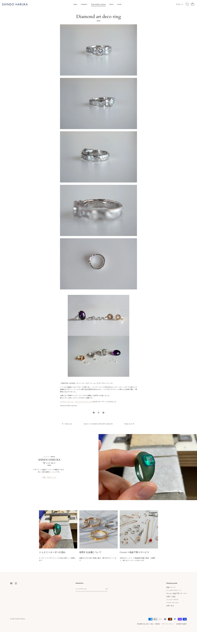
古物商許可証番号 (181, 624)
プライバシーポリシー (168, 624)
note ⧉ (119, 4)
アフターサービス (172, 603)
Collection (84, 4)
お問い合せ (170, 606)
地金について (170, 587)
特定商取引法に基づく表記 (145, 624)
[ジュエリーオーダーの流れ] (58, 529)
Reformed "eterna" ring (83, 401)
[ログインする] (106, 589)
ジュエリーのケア (172, 599)
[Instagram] (16, 583)
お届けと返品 (170, 596)
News (75, 4)
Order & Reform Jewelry (98, 4)
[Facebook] (11, 583)
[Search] (187, 4)
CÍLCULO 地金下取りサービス (176, 593)
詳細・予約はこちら (49, 477)
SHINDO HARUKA (20, 619)
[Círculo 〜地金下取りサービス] (139, 529)
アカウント (179, 4)
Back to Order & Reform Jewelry (98, 424)
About (111, 4)
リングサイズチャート (174, 590)
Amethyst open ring (66, 401)
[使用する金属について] (98, 529)
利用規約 (157, 624)
